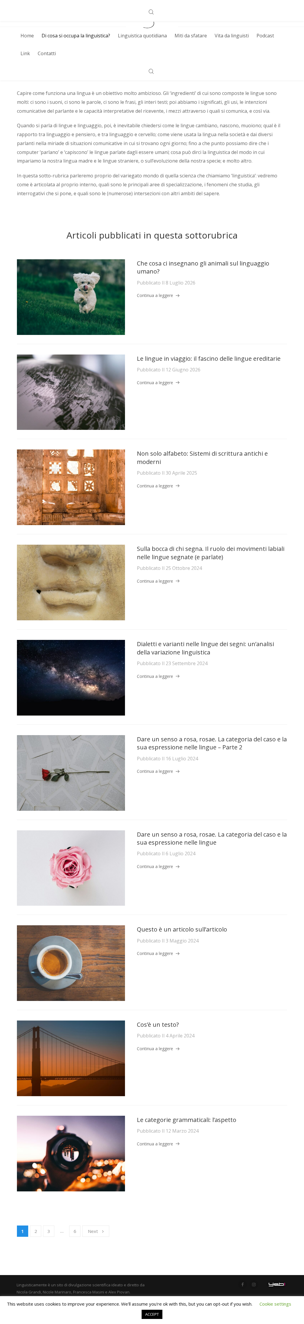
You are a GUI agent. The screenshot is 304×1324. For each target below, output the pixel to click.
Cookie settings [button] (275, 1304)
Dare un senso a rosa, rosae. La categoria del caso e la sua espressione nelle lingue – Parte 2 (212, 743)
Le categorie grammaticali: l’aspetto (186, 1120)
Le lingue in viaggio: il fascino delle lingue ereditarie (209, 359)
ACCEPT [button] (152, 1314)
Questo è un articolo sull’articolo (182, 929)
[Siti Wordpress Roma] (277, 1284)
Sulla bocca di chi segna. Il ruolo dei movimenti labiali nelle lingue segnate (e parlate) (210, 553)
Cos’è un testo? (158, 1025)
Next (93, 1231)
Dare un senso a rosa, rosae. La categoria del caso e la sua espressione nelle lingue (212, 838)
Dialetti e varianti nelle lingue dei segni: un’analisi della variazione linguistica (205, 648)
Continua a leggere (155, 295)
